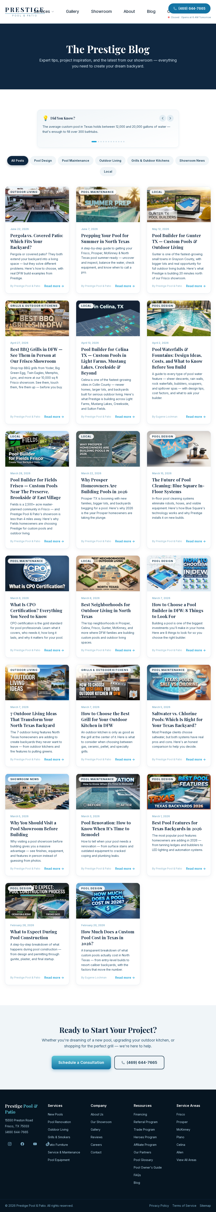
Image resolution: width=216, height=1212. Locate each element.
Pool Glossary (143, 1162)
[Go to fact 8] (113, 143)
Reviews (97, 1139)
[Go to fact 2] (96, 143)
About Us (97, 1116)
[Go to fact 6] (108, 143)
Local (108, 173)
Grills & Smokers (59, 1139)
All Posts (17, 162)
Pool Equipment (59, 1162)
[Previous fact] (162, 118)
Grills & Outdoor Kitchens (150, 162)
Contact (96, 1154)
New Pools (55, 1116)
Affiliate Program (145, 1146)
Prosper (182, 1124)
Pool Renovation (59, 1124)
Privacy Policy (159, 1207)
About (129, 11)
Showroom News (192, 162)
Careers (96, 1146)
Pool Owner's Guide (148, 1169)
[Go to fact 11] (121, 143)
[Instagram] (9, 1145)
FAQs (137, 1177)
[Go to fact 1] (92, 143)
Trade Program (144, 1131)
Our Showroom (101, 1124)
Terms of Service (184, 1207)
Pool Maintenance (75, 162)
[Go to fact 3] (101, 143)
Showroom (101, 11)
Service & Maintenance (64, 1154)
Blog (151, 11)
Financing (140, 1116)
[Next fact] (170, 118)
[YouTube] (35, 1145)
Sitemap (205, 1207)
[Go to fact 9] (116, 143)
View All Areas (186, 1162)
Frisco (181, 1116)
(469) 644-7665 (191, 8)
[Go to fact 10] (118, 143)
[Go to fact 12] (123, 143)
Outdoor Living (110, 162)
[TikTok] (47, 1145)
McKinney (183, 1131)
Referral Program (146, 1124)
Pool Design (43, 162)
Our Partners (142, 1154)
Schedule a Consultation (81, 1064)
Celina (181, 1146)
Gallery (72, 11)
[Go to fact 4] (103, 143)
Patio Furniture (58, 1146)
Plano (180, 1139)
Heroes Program (145, 1139)
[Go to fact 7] (111, 143)
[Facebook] (22, 1145)
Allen (180, 1154)
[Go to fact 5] (106, 143)
